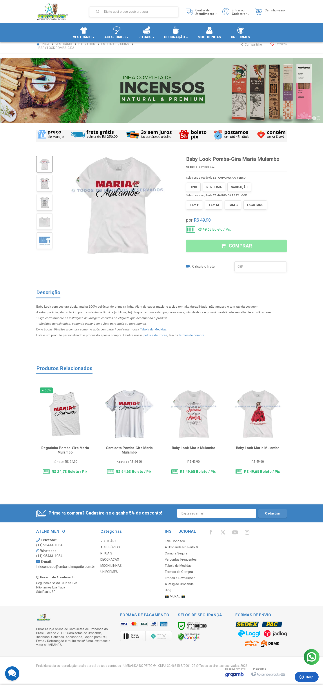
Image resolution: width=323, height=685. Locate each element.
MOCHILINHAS (111, 566)
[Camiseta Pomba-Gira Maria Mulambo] (129, 432)
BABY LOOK (86, 44)
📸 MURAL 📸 (175, 596)
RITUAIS (106, 553)
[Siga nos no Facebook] (210, 533)
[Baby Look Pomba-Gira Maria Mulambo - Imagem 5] (44, 240)
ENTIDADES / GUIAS (115, 44)
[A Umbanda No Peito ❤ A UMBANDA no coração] (60, 11)
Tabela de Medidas (153, 329)
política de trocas (155, 335)
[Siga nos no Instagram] (247, 533)
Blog (168, 590)
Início (45, 44)
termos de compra (191, 335)
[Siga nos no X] (223, 533)
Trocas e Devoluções (180, 578)
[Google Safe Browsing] (189, 636)
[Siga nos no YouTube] (235, 533)
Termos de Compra (179, 572)
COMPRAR (240, 246)
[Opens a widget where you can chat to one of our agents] (306, 677)
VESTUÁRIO (63, 44)
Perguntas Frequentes (181, 559)
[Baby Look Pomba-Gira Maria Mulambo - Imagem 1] (44, 164)
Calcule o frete (203, 266)
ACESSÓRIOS (110, 547)
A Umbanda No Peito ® (181, 547)
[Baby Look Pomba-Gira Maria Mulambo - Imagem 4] (44, 221)
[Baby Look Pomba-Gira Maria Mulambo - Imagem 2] (44, 183)
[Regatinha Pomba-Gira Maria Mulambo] (65, 432)
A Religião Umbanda (179, 584)
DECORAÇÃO (109, 559)
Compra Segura (176, 553)
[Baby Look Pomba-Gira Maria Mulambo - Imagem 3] (44, 202)
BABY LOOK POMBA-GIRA (56, 48)
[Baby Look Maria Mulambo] (193, 432)
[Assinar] (272, 513)
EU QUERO (67, 462)
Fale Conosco (175, 541)
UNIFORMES (109, 572)
